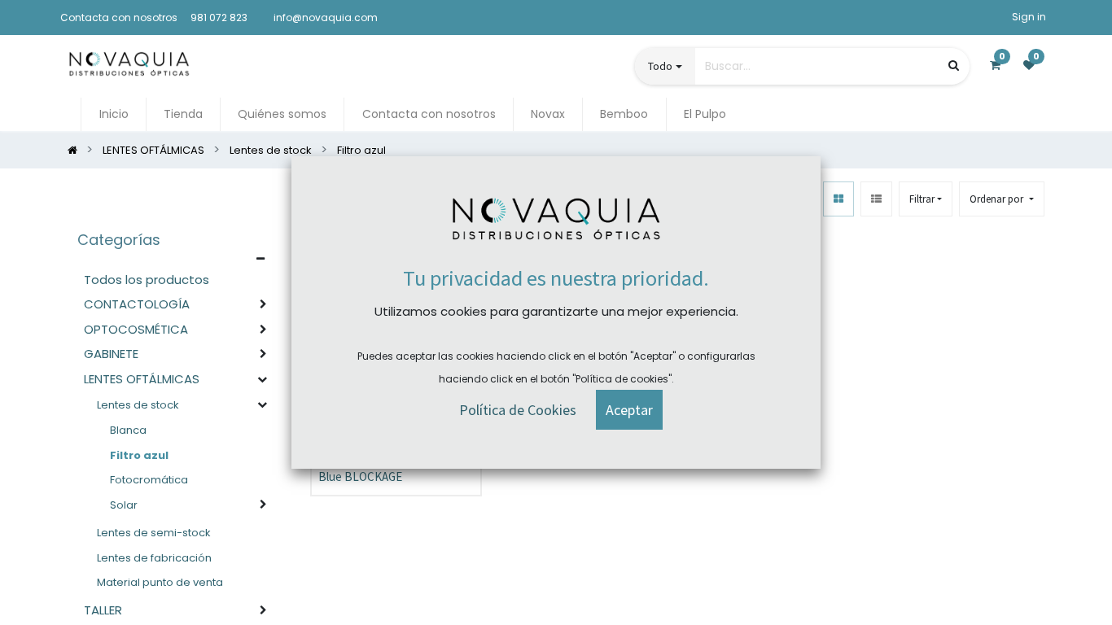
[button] (1001, 198)
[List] (876, 198)
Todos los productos (146, 279)
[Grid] (838, 198)
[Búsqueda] (954, 65)
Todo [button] (660, 66)
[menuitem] (113, 114)
